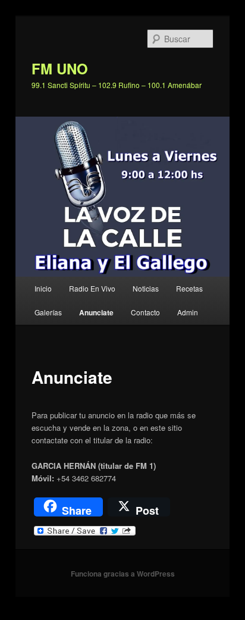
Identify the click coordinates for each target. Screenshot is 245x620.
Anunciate (96, 312)
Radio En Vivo (92, 288)
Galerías (48, 312)
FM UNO (60, 68)
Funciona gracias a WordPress (123, 573)
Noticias (146, 288)
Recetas (189, 288)
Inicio (43, 288)
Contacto (145, 312)
